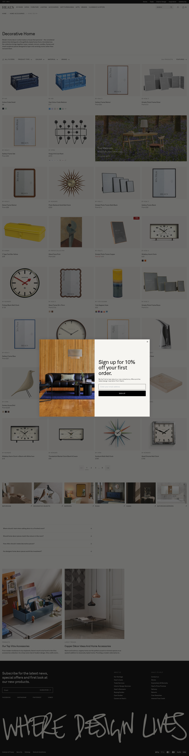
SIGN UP (122, 393)
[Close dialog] (147, 341)
